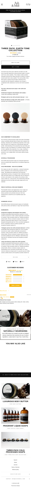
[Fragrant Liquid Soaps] (15, 416)
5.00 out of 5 (19, 270)
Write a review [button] (15, 285)
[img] (3, 294)
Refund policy (15, 469)
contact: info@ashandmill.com (15, 478)
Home (15, 462)
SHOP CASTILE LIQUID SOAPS (15, 428)
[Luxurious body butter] (15, 391)
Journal (15, 464)
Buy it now (15, 66)
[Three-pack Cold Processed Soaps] (15, 440)
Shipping (13, 56)
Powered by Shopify (15, 485)
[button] (13, 52)
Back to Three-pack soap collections (16, 374)
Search (15, 460)
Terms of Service (15, 467)
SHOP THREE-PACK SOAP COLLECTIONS (15, 454)
